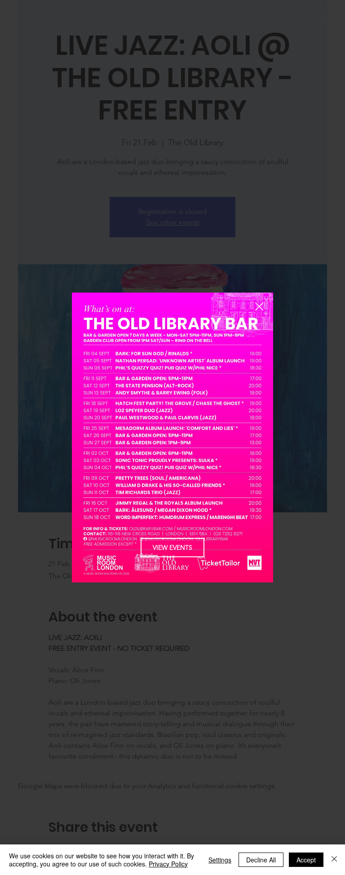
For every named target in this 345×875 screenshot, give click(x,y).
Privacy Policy (168, 863)
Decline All (261, 859)
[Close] (334, 860)
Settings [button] (219, 859)
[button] (259, 306)
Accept (306, 859)
